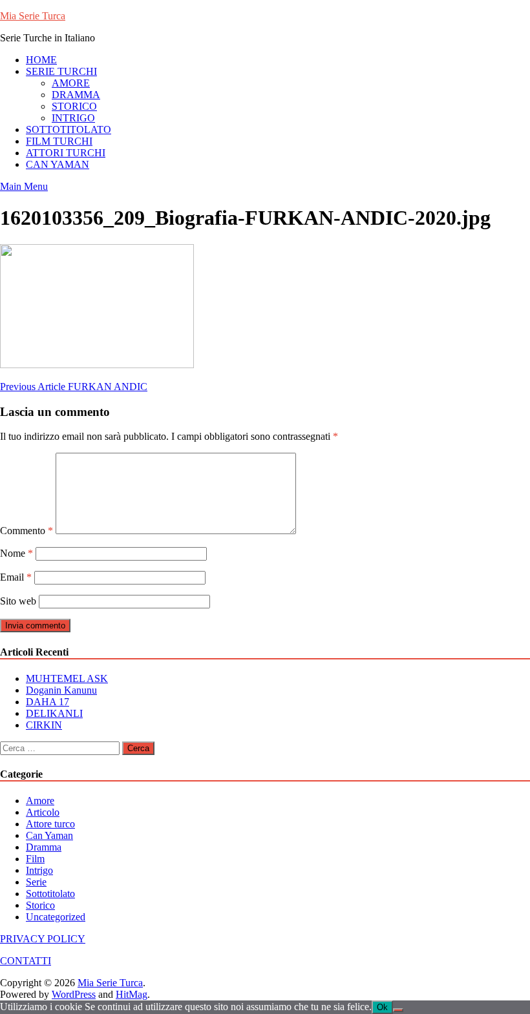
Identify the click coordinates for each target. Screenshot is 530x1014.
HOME (41, 59)
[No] (398, 1010)
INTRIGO (73, 117)
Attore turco (50, 823)
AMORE (71, 83)
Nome (16, 553)
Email (16, 577)
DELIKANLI (54, 713)
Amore (40, 800)
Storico (40, 905)
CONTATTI (25, 960)
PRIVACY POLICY (42, 938)
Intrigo (39, 870)
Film (35, 858)
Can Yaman (49, 835)
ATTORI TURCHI (65, 152)
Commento (26, 530)
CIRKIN (44, 724)
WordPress (74, 994)
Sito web (18, 600)
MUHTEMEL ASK (67, 678)
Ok (382, 1007)
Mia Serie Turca (32, 15)
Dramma (43, 847)
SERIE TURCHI (61, 71)
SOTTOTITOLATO (68, 129)
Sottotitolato (50, 893)
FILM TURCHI (59, 141)
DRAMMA (76, 94)
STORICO (74, 106)
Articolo (42, 812)
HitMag (131, 994)
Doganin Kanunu (61, 690)
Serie (36, 881)
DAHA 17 (47, 701)
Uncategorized (55, 916)
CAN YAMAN (57, 164)
